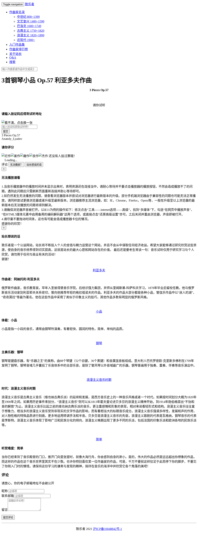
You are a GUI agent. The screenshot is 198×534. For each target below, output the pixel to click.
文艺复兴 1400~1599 (30, 21)
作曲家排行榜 (18, 49)
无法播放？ (16, 164)
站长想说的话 (34, 164)
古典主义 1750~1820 (30, 30)
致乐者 (29, 4)
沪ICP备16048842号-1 (107, 529)
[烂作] (6, 155)
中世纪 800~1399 (28, 16)
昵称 (5, 491)
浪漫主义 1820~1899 (30, 35)
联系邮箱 (8, 495)
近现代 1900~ (26, 40)
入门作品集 (17, 44)
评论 (5, 164)
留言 (5, 509)
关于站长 (15, 54)
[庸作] (24, 155)
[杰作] (43, 155)
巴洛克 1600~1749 (29, 26)
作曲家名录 (17, 12)
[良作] (34, 155)
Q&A (12, 57)
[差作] (15, 155)
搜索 (12, 62)
